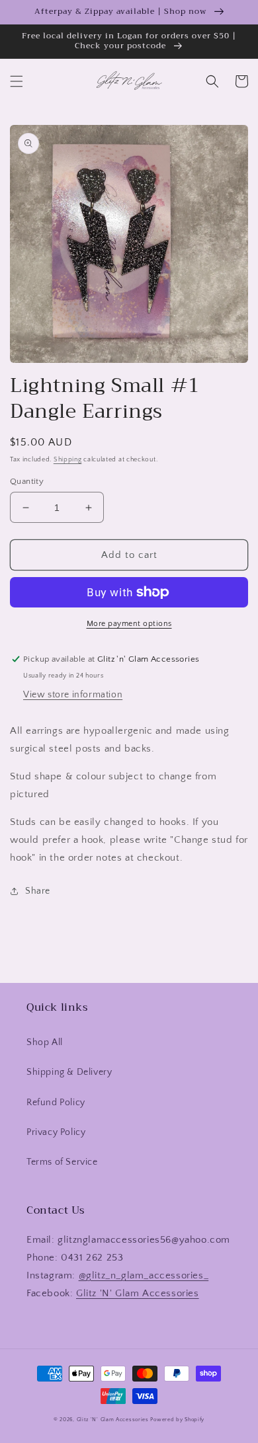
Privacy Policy (55, 1132)
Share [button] (37, 891)
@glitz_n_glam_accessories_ (144, 1275)
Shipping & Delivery (69, 1072)
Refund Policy (55, 1102)
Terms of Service (62, 1162)
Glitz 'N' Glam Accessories (137, 1293)
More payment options (129, 623)
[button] (16, 81)
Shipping (68, 459)
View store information (72, 694)
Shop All (44, 1042)
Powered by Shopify (177, 1420)
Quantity (27, 481)
